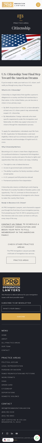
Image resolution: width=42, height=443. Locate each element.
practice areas (20, 260)
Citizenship (7, 389)
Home (4, 335)
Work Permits (8, 377)
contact (6, 350)
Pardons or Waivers (11, 370)
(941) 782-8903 (8, 416)
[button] (38, 4)
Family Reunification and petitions (18, 373)
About (5, 339)
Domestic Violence (10, 396)
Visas (4, 381)
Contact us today (12, 224)
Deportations (8, 392)
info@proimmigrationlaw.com (16, 408)
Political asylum (10, 362)
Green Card (7, 385)
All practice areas (11, 343)
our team (6, 346)
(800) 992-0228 (8, 412)
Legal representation (12, 366)
